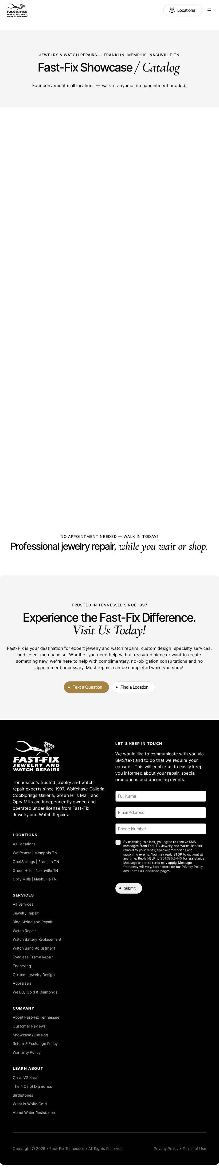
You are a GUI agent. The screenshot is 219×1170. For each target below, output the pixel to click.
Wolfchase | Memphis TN (35, 852)
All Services (23, 904)
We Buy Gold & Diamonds (35, 992)
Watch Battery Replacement (37, 939)
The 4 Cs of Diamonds (32, 1086)
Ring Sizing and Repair (33, 922)
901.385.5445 (171, 858)
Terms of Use (194, 1148)
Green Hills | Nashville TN (35, 870)
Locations (186, 10)
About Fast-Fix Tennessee (36, 1017)
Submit (130, 888)
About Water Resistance (34, 1112)
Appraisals (22, 983)
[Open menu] (209, 10)
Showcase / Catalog (30, 1035)
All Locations (24, 844)
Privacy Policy (192, 867)
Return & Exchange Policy (35, 1043)
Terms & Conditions (144, 871)
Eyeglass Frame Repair (33, 957)
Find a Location (134, 687)
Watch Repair (24, 930)
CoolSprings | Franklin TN (36, 861)
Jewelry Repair (26, 913)
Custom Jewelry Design (34, 974)
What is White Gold (30, 1103)
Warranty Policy (27, 1052)
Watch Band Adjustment (34, 948)
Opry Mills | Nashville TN (35, 879)
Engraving (22, 965)
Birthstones (23, 1095)
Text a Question (87, 687)
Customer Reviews (29, 1026)
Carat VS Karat (26, 1077)
